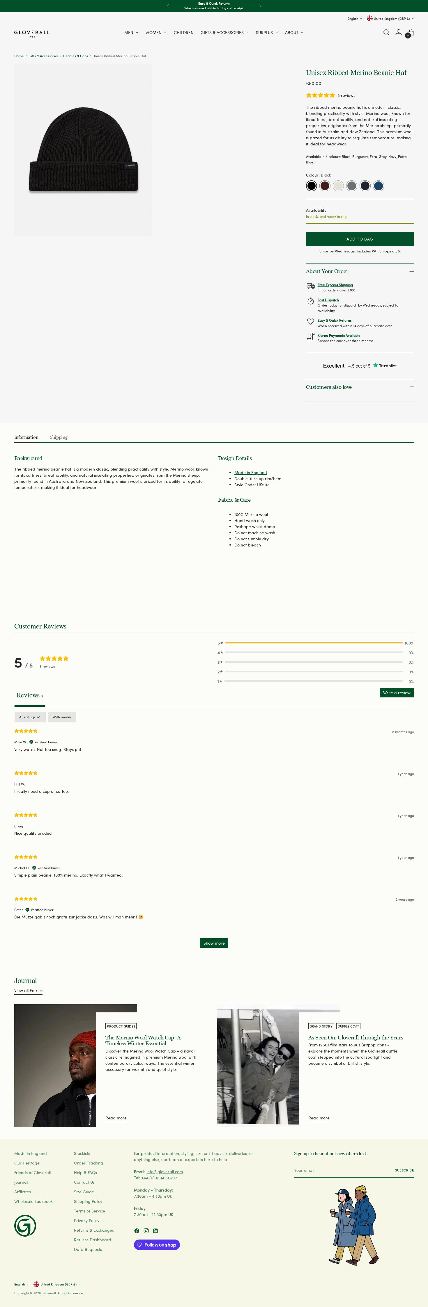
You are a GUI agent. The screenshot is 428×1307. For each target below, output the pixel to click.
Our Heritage (27, 1163)
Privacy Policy (86, 1220)
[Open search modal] (386, 32)
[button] (315, 643)
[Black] (311, 185)
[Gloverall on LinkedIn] (156, 1231)
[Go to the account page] (398, 32)
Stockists (82, 1153)
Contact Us (84, 1182)
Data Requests (88, 1249)
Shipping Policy (88, 1201)
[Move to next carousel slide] (409, 590)
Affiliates (22, 1191)
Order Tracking (88, 1163)
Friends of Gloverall (32, 1172)
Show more (214, 943)
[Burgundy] (324, 185)
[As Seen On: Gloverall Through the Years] (278, 1065)
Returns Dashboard (92, 1239)
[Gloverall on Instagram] (146, 1231)
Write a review (397, 692)
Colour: (318, 175)
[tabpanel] (214, 833)
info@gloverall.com (164, 1171)
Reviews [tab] (30, 694)
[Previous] (168, 6)
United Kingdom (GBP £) (392, 18)
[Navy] (365, 185)
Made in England (250, 472)
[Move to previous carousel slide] (396, 590)
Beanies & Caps (75, 55)
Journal (21, 1182)
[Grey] (351, 185)
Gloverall (49, 1293)
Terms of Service (89, 1211)
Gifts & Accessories (44, 55)
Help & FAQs (85, 1172)
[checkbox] (62, 717)
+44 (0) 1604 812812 (159, 1177)
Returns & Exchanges (94, 1230)
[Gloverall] (31, 34)
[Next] (260, 6)
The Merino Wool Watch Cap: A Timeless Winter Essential (143, 1040)
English (353, 18)
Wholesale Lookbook (33, 1201)
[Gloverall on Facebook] (137, 1231)
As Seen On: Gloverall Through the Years (355, 1037)
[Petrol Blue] (378, 185)
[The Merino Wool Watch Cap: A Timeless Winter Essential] (75, 1065)
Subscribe (404, 1170)
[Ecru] (338, 185)
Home (19, 55)
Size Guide (84, 1191)
